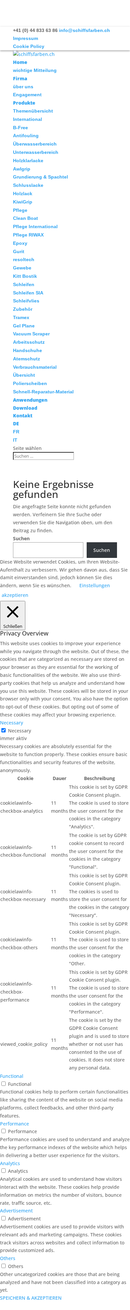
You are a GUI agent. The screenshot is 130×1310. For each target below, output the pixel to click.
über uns (23, 86)
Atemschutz (26, 358)
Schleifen (23, 284)
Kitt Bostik (25, 276)
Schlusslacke (28, 185)
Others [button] (7, 1258)
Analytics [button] (10, 1163)
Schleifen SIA (28, 292)
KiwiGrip (22, 202)
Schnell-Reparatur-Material (43, 391)
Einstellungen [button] (94, 585)
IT (15, 440)
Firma (20, 78)
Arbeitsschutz (29, 342)
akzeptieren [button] (15, 595)
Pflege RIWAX (28, 234)
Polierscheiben (30, 383)
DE (16, 423)
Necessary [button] (11, 722)
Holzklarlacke (28, 160)
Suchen (21, 538)
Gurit (18, 251)
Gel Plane (24, 325)
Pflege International (35, 226)
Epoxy (20, 243)
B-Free (20, 127)
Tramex (21, 317)
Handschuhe (27, 350)
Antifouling (26, 135)
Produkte (24, 103)
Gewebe (22, 267)
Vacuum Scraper (31, 333)
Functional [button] (11, 1076)
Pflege (20, 210)
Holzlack (22, 193)
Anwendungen (30, 400)
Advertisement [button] (16, 1210)
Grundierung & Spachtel (40, 177)
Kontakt (22, 415)
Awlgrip (21, 169)
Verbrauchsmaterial (35, 367)
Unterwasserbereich (35, 152)
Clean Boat (25, 218)
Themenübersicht (33, 111)
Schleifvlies (26, 300)
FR (16, 431)
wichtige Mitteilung (35, 70)
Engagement (27, 94)
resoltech (23, 259)
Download (25, 408)
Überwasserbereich (35, 144)
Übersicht (24, 375)
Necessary (19, 730)
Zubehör (22, 309)
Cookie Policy (28, 46)
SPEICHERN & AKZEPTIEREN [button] (31, 1298)
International (27, 119)
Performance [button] (14, 1123)
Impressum (25, 38)
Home (20, 62)
